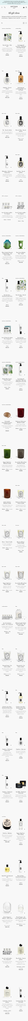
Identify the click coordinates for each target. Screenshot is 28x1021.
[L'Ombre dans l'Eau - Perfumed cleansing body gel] (21, 697)
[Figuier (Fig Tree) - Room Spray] (21, 823)
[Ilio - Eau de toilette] (7, 120)
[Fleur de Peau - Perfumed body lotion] (21, 866)
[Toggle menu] (2, 7)
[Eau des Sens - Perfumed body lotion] (7, 285)
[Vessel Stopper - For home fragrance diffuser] (21, 907)
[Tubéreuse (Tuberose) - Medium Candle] (21, 411)
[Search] (4, 7)
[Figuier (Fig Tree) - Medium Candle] (7, 452)
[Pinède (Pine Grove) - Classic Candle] (7, 369)
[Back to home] (14, 7)
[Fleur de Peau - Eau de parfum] (21, 120)
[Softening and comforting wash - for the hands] (21, 78)
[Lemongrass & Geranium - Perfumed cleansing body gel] (21, 35)
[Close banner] (26, 2)
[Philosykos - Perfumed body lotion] (7, 161)
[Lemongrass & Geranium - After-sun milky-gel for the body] (21, 369)
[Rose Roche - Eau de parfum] (21, 948)
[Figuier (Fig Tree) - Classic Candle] (7, 573)
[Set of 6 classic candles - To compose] (7, 203)
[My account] (24, 7)
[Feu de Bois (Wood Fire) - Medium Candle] (21, 452)
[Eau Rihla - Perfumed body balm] (21, 782)
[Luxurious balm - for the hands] (21, 991)
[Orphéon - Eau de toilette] (7, 78)
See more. (18, 3)
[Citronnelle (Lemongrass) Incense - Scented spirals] (7, 411)
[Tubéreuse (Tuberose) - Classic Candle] (21, 492)
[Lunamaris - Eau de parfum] (7, 991)
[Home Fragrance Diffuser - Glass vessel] (7, 907)
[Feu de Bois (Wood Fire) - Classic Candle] (21, 573)
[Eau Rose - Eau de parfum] (21, 161)
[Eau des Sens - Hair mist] (7, 35)
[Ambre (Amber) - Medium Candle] (7, 492)
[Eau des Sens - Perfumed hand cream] (21, 328)
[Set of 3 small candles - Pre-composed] (7, 948)
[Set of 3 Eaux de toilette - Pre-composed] (7, 328)
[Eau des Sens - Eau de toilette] (21, 285)
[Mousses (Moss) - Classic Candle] (21, 532)
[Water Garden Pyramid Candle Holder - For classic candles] (7, 243)
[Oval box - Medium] (7, 823)
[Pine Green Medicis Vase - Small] (21, 243)
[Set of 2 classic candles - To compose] (21, 203)
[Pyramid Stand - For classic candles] (7, 656)
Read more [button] (23, 18)
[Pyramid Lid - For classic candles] (21, 656)
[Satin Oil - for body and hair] (7, 866)
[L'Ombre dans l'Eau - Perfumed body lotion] (7, 697)
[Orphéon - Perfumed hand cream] (7, 739)
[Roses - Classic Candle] (7, 532)
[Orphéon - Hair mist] (21, 739)
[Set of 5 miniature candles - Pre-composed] (7, 613)
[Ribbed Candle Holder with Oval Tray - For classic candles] (21, 613)
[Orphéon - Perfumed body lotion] (7, 782)
